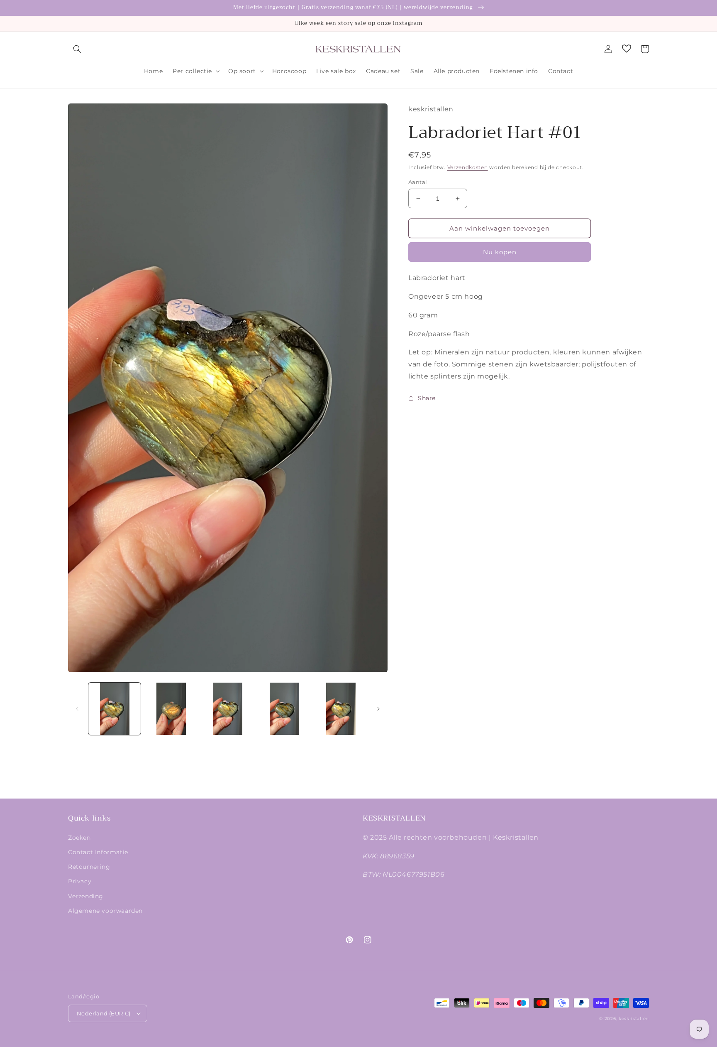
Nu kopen (500, 252)
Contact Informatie (98, 852)
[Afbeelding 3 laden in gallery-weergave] (228, 709)
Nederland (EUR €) (104, 1013)
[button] (77, 49)
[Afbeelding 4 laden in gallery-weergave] (284, 709)
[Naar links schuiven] (77, 709)
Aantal (417, 182)
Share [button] (427, 398)
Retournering (89, 866)
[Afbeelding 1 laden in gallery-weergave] (114, 709)
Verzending (85, 896)
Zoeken (79, 837)
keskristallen (634, 1018)
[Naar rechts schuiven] (378, 709)
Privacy (79, 881)
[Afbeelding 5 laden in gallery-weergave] (341, 709)
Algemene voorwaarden (105, 910)
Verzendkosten (467, 167)
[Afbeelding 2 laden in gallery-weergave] (171, 709)
